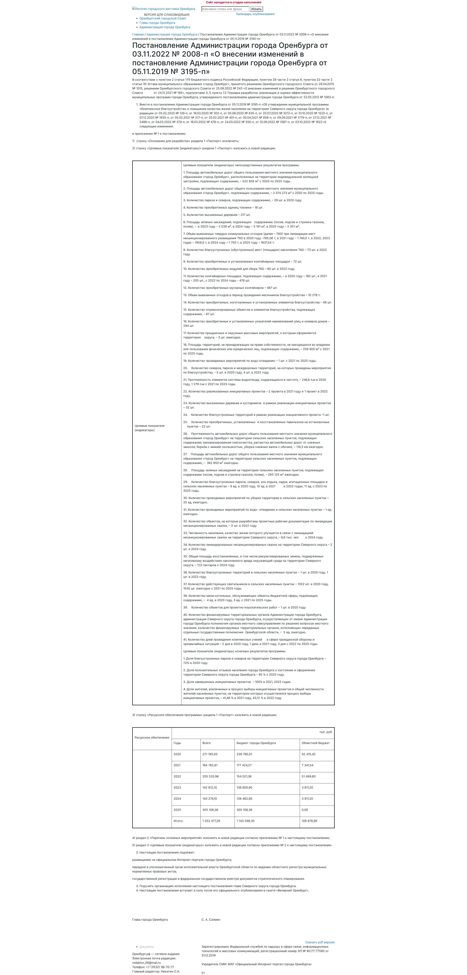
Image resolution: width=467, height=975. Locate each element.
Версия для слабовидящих (167, 14)
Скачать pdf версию (320, 942)
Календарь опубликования (255, 14)
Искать (256, 9)
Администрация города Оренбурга (165, 27)
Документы (147, 946)
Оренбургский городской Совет (163, 18)
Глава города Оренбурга (157, 22)
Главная (138, 34)
